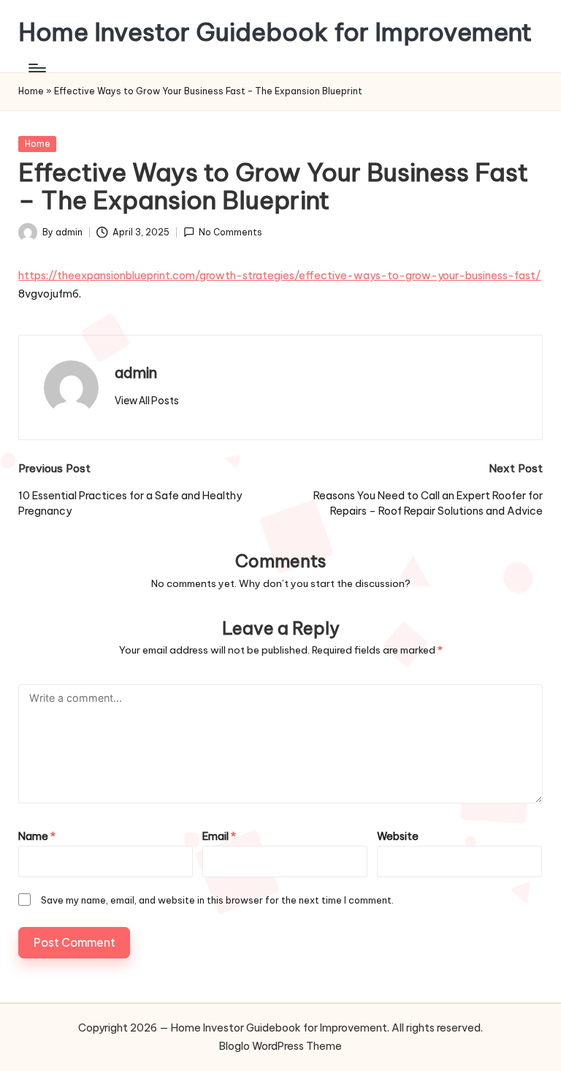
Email (219, 836)
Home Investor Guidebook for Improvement (275, 31)
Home (31, 91)
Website (398, 836)
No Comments (230, 232)
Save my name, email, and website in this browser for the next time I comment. (217, 900)
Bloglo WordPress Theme (280, 1046)
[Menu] (36, 68)
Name (37, 836)
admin (136, 372)
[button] (147, 400)
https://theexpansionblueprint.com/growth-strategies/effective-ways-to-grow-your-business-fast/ (279, 275)
